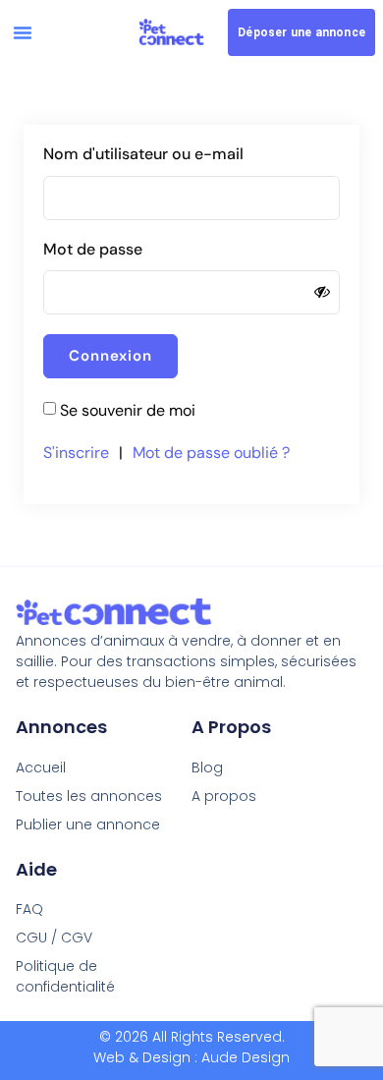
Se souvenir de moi (127, 411)
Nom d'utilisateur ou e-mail (143, 153)
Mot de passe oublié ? (211, 452)
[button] (22, 32)
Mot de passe (92, 249)
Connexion (110, 356)
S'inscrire (76, 452)
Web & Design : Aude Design (191, 1057)
